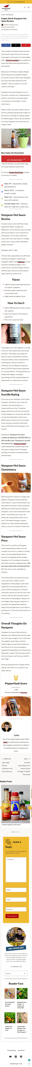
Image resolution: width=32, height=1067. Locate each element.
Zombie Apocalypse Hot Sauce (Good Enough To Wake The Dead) (24, 766)
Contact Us (21, 1050)
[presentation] (9, 993)
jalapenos (21, 262)
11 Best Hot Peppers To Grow (8, 1028)
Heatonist (24, 692)
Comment (10, 859)
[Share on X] (16, 45)
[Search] (24, 973)
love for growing (12, 60)
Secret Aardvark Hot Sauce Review (10, 1004)
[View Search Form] (28, 7)
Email (8, 900)
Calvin (5, 742)
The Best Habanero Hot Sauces (11, 824)
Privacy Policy (11, 1050)
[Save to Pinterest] (26, 45)
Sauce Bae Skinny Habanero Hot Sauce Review (7, 765)
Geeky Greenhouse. (21, 961)
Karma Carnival (20, 443)
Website (9, 909)
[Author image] (2, 25)
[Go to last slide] (2, 808)
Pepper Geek (14, 24)
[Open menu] (24, 7)
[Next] (30, 808)
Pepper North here (16, 172)
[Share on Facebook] (6, 45)
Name (9, 890)
